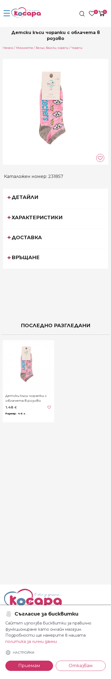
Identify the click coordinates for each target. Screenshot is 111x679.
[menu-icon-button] (6, 13)
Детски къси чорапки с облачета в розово (26, 398)
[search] (82, 13)
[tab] (55, 198)
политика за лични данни (31, 641)
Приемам (29, 665)
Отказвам (81, 665)
